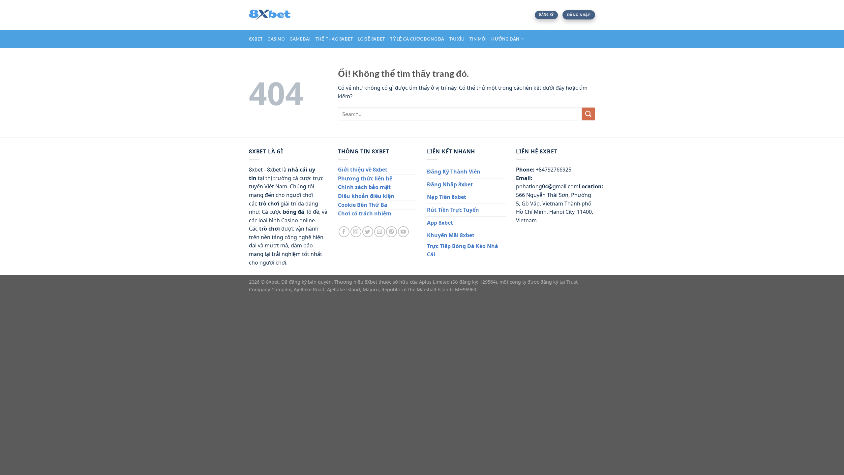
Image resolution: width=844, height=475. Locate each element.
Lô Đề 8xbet (371, 39)
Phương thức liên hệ (365, 178)
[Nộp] (588, 114)
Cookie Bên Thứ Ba (362, 204)
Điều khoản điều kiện (366, 196)
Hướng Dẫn (505, 39)
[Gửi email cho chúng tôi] (379, 231)
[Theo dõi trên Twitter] (367, 231)
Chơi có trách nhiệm (364, 213)
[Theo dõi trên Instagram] (355, 231)
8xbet (256, 39)
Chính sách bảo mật (364, 187)
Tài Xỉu (457, 39)
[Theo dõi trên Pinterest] (391, 231)
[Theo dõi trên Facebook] (344, 231)
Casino (276, 39)
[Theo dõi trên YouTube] (403, 231)
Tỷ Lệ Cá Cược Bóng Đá (417, 39)
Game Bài (300, 39)
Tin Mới (478, 39)
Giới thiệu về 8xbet (362, 169)
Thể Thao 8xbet (334, 39)
